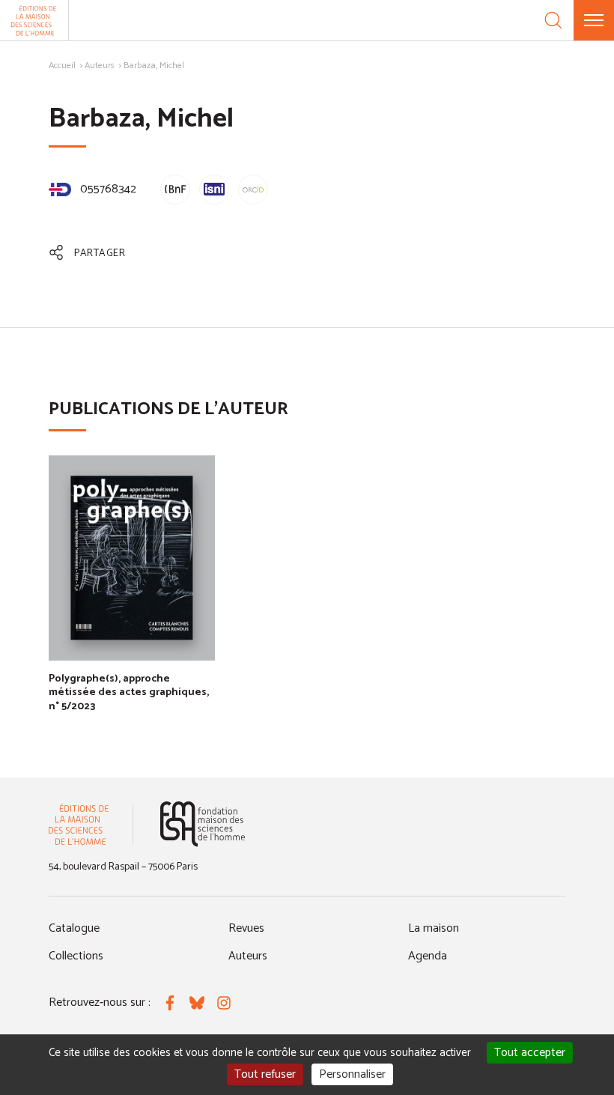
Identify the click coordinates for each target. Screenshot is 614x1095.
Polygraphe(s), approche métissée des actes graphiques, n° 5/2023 (129, 692)
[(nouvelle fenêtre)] (202, 824)
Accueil (62, 65)
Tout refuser (265, 1074)
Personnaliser (352, 1074)
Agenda (427, 956)
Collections (76, 956)
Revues (246, 928)
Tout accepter (529, 1053)
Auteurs (100, 65)
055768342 (106, 189)
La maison (433, 928)
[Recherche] (553, 20)
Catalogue (74, 928)
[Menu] (594, 20)
